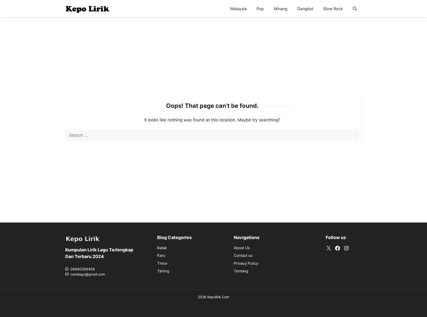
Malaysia (238, 8)
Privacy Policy (246, 263)
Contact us (243, 255)
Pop (260, 8)
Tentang (241, 271)
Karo (161, 255)
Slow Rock (333, 8)
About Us (242, 247)
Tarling (163, 271)
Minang (280, 8)
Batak (162, 247)
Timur (162, 263)
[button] (355, 8)
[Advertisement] (213, 58)
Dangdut (305, 8)
